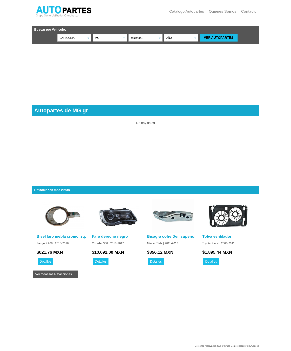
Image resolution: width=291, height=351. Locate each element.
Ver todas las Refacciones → (55, 274)
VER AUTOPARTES (218, 37)
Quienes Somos (222, 11)
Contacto (249, 11)
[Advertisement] (145, 72)
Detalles (45, 261)
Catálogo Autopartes (186, 11)
